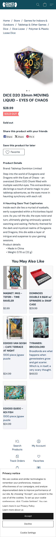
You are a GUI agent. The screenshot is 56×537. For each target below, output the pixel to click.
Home (6, 20)
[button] (10, 4)
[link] (28, 531)
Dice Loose (18, 28)
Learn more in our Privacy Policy (18, 505)
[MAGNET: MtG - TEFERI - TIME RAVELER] (15, 277)
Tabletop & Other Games (32, 24)
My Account (39, 445)
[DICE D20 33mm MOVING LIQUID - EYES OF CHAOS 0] (28, 63)
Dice (5, 28)
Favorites (38, 460)
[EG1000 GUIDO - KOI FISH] (15, 393)
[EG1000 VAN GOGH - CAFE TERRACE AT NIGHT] (15, 327)
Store (17, 20)
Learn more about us (12, 509)
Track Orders (17, 460)
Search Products (17, 447)
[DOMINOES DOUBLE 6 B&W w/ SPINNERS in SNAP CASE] (41, 277)
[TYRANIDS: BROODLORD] (41, 327)
